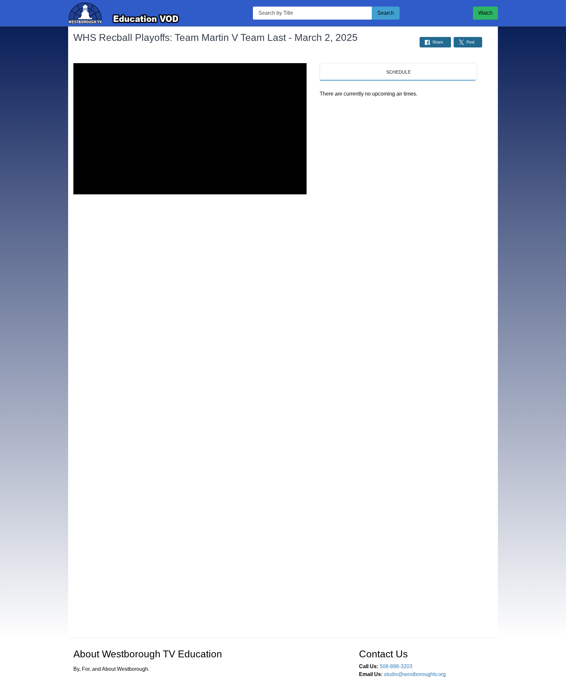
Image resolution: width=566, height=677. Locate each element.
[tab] (398, 72)
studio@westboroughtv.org (415, 674)
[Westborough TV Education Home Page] (123, 13)
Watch (485, 13)
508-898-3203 (396, 666)
